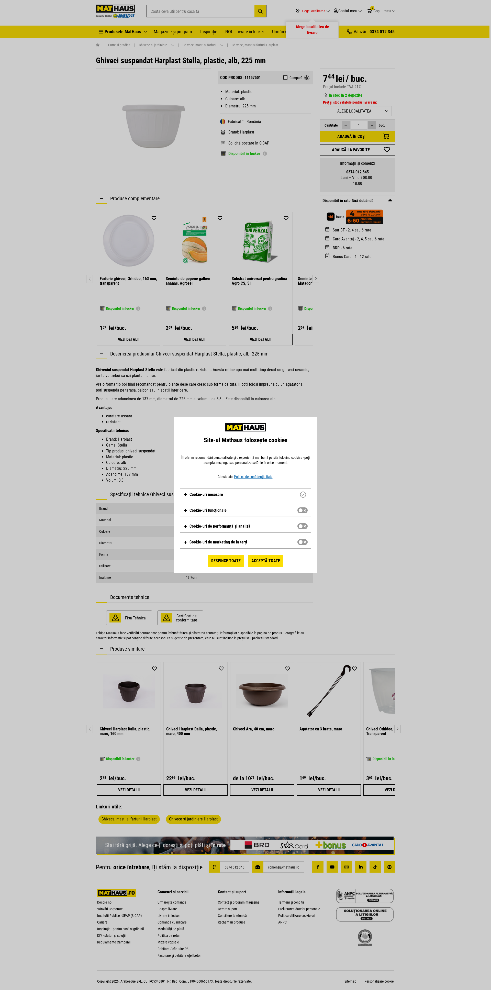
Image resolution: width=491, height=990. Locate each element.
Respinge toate (226, 560)
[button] (203, 495)
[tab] (245, 494)
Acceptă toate (265, 560)
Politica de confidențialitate (253, 477)
